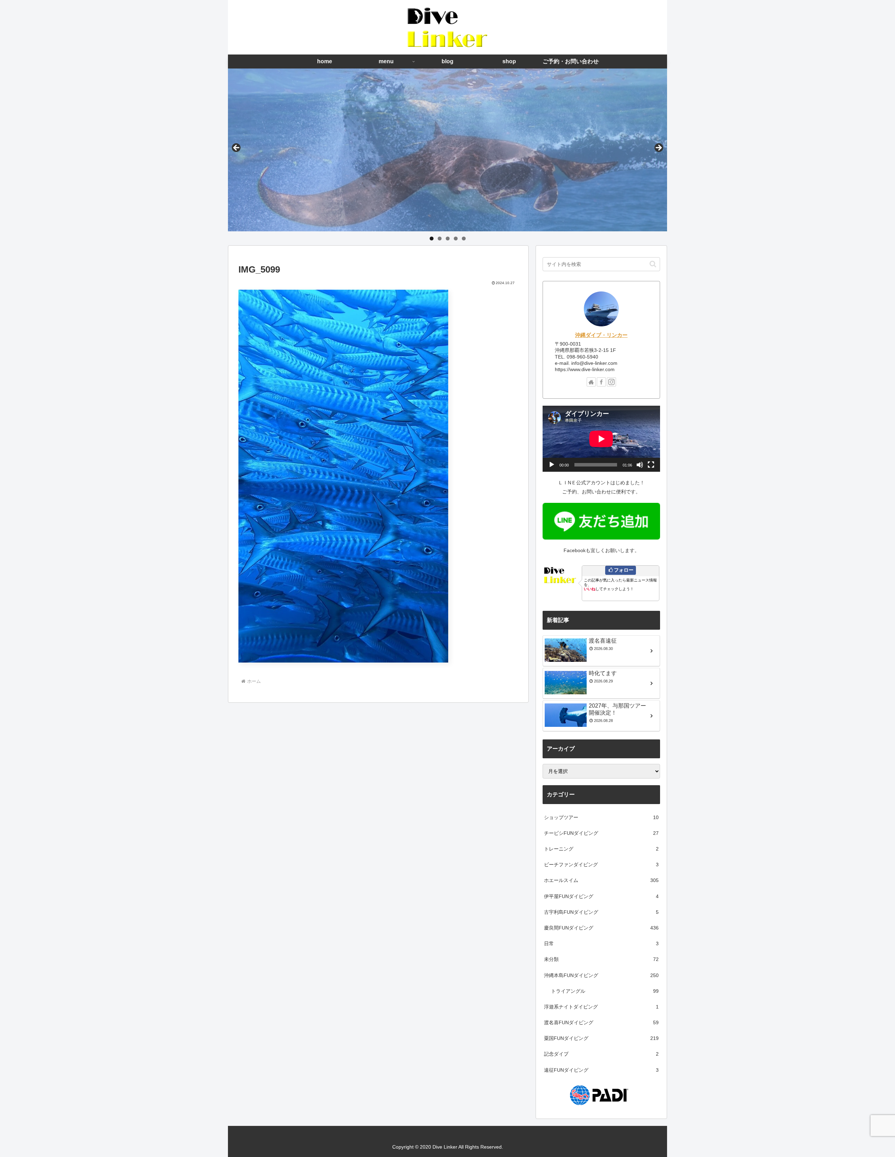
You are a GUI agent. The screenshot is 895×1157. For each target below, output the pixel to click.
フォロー (623, 570)
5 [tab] (464, 238)
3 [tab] (448, 238)
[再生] (551, 464)
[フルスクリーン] (650, 464)
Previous (236, 148)
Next (658, 148)
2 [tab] (440, 238)
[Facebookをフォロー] (601, 381)
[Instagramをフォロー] (611, 381)
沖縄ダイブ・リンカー (601, 335)
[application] (601, 439)
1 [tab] (432, 238)
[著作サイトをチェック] (591, 381)
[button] (653, 264)
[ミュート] (639, 464)
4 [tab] (456, 238)
